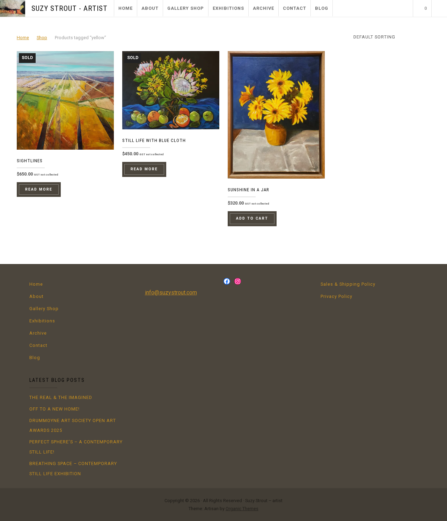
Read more (38, 189)
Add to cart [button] (252, 218)
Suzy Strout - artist (69, 8)
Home (125, 8)
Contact (294, 8)
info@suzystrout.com (171, 292)
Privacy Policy (336, 296)
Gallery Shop (185, 8)
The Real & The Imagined (60, 397)
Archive (263, 8)
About (150, 8)
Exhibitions (228, 8)
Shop (42, 37)
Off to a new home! (54, 409)
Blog (321, 8)
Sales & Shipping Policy (348, 284)
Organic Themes (242, 508)
